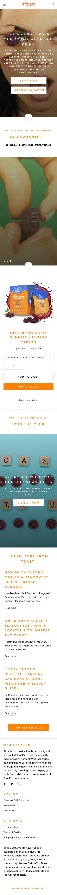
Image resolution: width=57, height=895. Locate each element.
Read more (10, 608)
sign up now (28, 502)
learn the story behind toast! (28, 222)
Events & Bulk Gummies (16, 800)
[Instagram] (19, 783)
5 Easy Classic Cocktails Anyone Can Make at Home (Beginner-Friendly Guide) (25, 678)
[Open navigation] (4, 4)
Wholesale (9, 805)
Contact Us (9, 810)
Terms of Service (12, 832)
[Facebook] (5, 783)
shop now (28, 80)
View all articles (29, 727)
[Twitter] (12, 783)
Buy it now (28, 386)
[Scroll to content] (28, 117)
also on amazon (29, 90)
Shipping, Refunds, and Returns (20, 837)
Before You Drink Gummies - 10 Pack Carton (28, 337)
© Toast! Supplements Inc (28, 888)
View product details (28, 400)
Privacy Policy (11, 827)
